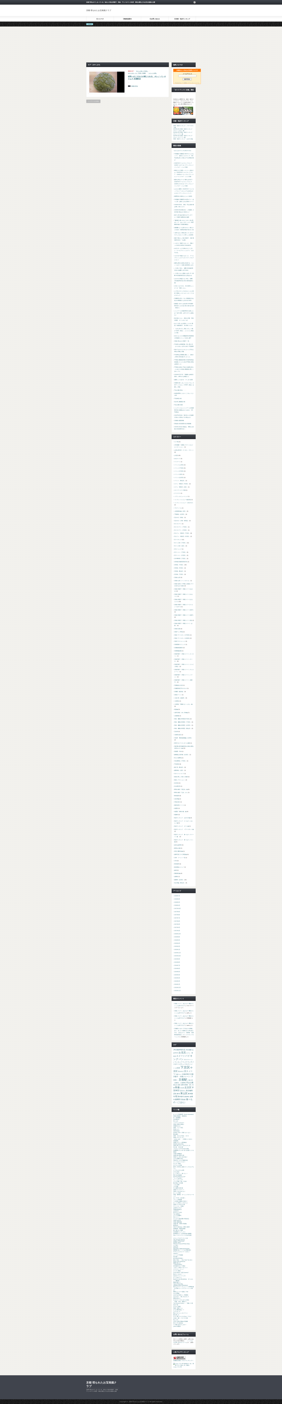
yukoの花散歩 (177, 1326)
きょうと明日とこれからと (180, 1202)
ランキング (178, 1062)
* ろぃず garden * (178, 1178)
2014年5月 (177, 971)
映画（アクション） (179, 780)
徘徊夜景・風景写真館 (179, 1228)
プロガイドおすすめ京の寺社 (181, 1148)
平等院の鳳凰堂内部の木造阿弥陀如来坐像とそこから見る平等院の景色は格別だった (184, 362)
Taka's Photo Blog (178, 1284)
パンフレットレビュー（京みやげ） (184, 502)
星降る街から (177, 1298)
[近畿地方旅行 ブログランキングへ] (179, 1359)
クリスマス (177, 493)
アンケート (177, 461)
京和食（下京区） (179, 564)
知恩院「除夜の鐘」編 (180, 811)
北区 (179, 1085)
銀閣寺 (178, 1099)
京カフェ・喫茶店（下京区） (182, 533)
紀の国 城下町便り (178, 1258)
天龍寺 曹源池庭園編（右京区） (183, 738)
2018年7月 (177, 895)
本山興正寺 (177, 786)
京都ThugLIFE (177, 1220)
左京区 (188, 1087)
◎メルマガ (100, 19)
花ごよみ (175, 1121)
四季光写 (175, 1247)
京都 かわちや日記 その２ (181, 1135)
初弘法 (175, 1085)
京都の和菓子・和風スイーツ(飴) (183, 620)
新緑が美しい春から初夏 (181, 776)
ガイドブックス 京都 (180, 490)
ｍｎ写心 (175, 1245)
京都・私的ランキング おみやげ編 (183, 139)
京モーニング (178, 549)
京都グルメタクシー (178, 1189)
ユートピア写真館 (178, 1255)
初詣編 (176, 709)
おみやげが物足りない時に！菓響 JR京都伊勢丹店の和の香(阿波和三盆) (183, 280)
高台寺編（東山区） (179, 882)
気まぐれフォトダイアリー (180, 1313)
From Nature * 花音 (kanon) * (181, 1272)
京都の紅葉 (177, 628)
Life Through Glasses (179, 1239)
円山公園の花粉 (178, 404)
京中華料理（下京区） (180, 558)
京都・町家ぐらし (178, 1308)
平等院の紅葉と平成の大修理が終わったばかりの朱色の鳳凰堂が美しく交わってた (184, 369)
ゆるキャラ (177, 458)
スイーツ (180, 1056)
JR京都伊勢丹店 (179, 1050)
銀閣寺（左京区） (179, 879)
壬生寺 (176, 731)
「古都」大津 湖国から (180, 1301)
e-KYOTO (176, 1211)
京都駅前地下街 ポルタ (180, 688)
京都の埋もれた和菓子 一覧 (181, 341)
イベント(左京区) (179, 477)
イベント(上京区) (179, 465)
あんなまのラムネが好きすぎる (182, 150)
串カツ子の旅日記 (178, 1323)
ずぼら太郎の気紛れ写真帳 (180, 1321)
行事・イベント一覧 (179, 857)
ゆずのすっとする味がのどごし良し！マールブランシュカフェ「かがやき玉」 (184, 250)
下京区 (139, 73)
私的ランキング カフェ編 (181, 826)
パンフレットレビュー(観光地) (182, 499)
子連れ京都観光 (177, 1153)
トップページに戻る (93, 101)
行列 (175, 860)
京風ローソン (178, 694)
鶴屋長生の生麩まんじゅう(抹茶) (183, 196)
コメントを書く (152, 73)
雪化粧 (183, 1099)
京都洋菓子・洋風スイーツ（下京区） (183, 1077)
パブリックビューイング (181, 496)
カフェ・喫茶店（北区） (181, 487)
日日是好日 (176, 1119)
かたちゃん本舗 (177, 1165)
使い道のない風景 (178, 1230)
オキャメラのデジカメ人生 (180, 1238)
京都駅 (144, 73)
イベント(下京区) (179, 468)
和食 (177, 1087)
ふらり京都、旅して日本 (180, 1181)
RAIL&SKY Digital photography (181, 1248)
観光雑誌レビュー (179, 867)
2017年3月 (177, 930)
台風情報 (176, 715)
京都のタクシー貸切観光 (180, 1142)
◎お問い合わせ (155, 19)
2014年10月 (177, 955)
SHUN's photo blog (178, 1144)
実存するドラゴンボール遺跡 (182, 743)
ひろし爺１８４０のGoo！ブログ (182, 1316)
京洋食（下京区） (179, 574)
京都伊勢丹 (186, 1074)
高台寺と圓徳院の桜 (179, 401)
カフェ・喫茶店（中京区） (181, 483)
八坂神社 (176, 701)
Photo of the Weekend (179, 1261)
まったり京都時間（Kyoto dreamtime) (183, 1114)
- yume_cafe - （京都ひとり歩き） (183, 1139)
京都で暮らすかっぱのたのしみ (181, 1145)
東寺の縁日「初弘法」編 (181, 789)
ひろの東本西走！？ (178, 1309)
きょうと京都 (177, 1193)
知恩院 (176, 808)
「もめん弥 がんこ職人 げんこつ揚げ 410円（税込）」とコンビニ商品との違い (184, 330)
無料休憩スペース (179, 805)
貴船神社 (186, 1096)
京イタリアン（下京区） (181, 527)
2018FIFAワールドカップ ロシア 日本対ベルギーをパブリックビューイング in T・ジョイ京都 (184, 165)
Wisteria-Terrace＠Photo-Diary (181, 1243)
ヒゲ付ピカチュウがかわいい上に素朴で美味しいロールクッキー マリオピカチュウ (184, 293)
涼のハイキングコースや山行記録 (182, 1235)
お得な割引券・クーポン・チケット (184, 450)
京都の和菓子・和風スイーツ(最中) (183, 615)
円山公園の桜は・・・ (180, 390)
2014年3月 (177, 978)
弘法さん (183, 1090)
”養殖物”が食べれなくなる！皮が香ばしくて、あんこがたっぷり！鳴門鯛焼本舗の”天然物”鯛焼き (184, 222)
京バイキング (178, 539)
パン (136, 73)
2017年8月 (177, 914)
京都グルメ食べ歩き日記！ (180, 1157)
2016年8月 (177, 937)
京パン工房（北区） (179, 546)
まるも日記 (176, 1171)
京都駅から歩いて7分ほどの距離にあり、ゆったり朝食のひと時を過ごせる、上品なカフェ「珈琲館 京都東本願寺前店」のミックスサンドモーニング (184, 1032)
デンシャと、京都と (178, 1206)
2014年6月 (177, 968)
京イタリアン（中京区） (181, 530)
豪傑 (175, 870)
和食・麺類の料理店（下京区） (182, 722)
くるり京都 (176, 1184)
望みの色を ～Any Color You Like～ (183, 1260)
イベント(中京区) (179, 471)
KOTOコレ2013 (177, 1212)
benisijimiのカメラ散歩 (179, 1266)
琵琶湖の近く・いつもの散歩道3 (182, 1250)
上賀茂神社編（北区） (180, 511)
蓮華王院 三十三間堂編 (180, 854)
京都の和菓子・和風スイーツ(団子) (183, 610)
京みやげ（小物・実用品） (181, 520)
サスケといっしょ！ (178, 1269)
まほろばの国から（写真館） (181, 1295)
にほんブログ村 (177, 1367)
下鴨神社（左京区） (179, 514)
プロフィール (178, 508)
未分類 (176, 783)
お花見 (176, 455)
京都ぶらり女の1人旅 (179, 1204)
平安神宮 (176, 764)
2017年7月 (177, 918)
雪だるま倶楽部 (177, 1175)
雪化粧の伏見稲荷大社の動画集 (182, 423)
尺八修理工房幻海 (178, 1188)
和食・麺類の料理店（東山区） (182, 728)
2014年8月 (177, 962)
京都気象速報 (178, 650)
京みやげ (181, 1071)
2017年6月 (177, 921)
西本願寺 (176, 864)
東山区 (184, 1093)
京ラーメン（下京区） (180, 552)
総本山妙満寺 (178, 845)
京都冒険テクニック (179, 644)
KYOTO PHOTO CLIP (179, 1176)
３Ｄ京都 (175, 1186)
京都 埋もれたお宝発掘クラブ (98, 10)
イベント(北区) (178, 474)
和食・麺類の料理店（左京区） (182, 725)
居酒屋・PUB (178, 751)
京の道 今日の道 (178, 1147)
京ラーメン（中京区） (180, 555)
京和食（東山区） (179, 571)
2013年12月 (177, 987)
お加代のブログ (177, 1207)
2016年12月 (177, 933)
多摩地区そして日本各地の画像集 (182, 1233)
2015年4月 (177, 943)
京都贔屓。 (176, 1140)
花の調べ (175, 1256)
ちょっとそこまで (178, 1179)
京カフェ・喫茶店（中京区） (182, 536)
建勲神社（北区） (179, 770)
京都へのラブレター (178, 1137)
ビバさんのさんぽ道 (178, 1170)
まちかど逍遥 (177, 1306)
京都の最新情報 (177, 1222)
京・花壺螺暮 (177, 1117)
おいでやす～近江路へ (179, 1198)
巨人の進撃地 (178, 757)
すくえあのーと (177, 1277)
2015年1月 (177, 949)
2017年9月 (177, 911)
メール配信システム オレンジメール (190, 83)
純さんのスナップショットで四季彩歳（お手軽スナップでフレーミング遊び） (183, 1288)
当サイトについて (179, 773)
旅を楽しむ (176, 1314)
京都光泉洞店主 (177, 1209)
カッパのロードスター (179, 1162)
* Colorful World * (177, 1264)
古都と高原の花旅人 (178, 1124)
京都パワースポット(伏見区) (182, 638)
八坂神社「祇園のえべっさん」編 (183, 704)
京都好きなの (177, 1126)
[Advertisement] (141, 44)
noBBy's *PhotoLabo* (179, 1241)
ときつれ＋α (176, 1311)
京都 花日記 (176, 1131)
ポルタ (186, 1059)
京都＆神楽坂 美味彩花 (180, 1116)
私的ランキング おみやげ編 (182, 817)
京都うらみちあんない (179, 1191)
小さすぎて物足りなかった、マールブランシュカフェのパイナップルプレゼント (184, 257)
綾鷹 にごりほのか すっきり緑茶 (183, 379)
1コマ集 (176, 441)
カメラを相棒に (177, 1215)
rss (194, 2)
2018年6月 (177, 899)
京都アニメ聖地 (178, 631)
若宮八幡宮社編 (178, 851)
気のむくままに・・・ (179, 1274)
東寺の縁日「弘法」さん (181, 792)
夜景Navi (175, 1225)
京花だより (176, 1129)
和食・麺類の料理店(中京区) (182, 718)
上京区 (177, 1068)
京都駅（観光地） (179, 691)
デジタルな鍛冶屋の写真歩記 (181, 1218)
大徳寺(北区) (177, 734)
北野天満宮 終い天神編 (181, 712)
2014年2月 (177, 981)
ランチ (184, 1062)
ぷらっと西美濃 (177, 1199)
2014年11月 (177, 952)
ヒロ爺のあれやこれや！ (180, 1324)
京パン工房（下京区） (142, 71)
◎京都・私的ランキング (182, 19)
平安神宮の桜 (178, 398)
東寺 (178, 1094)
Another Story (177, 1242)
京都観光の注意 (178, 685)
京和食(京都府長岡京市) (180, 561)
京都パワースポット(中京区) (182, 635)
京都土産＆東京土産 (178, 1155)
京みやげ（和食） (179, 517)
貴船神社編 (177, 873)
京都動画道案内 (178, 647)
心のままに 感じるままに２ (181, 1296)
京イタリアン (178, 523)
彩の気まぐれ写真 (178, 1183)
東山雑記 (175, 1134)
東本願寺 (176, 795)
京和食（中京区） (179, 568)
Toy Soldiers (176, 1214)
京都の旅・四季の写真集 (180, 1223)
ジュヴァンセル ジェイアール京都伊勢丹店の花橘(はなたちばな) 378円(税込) (184, 410)
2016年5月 (177, 940)
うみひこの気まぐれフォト (180, 1267)
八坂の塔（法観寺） (179, 698)
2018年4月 (177, 905)
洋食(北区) (177, 802)
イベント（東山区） (179, 480)
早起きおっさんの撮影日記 (180, 1160)
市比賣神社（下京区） (180, 761)
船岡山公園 (177, 848)
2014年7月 (177, 965)
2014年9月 (177, 959)
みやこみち (131, 73)
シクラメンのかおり (178, 1122)
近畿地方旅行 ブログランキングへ (183, 1360)
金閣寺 (176, 876)
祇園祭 (176, 814)
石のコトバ (176, 1217)
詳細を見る (134, 86)
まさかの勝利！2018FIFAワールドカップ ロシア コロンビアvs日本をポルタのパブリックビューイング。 (184, 191)
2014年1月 (177, 984)
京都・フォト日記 (178, 1127)
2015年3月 (177, 946)
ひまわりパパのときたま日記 (181, 1300)
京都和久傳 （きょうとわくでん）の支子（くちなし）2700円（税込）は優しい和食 (184, 385)
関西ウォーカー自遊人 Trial (180, 1291)
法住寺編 (176, 799)
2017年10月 (177, 908)
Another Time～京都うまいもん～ (182, 1132)
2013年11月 (177, 990)
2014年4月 (177, 974)
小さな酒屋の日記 (178, 1158)
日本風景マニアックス (179, 1232)
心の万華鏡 (176, 1293)
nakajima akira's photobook (180, 1285)
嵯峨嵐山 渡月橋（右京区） (181, 754)
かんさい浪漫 (177, 1163)
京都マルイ (179, 1074)
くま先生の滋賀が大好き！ (180, 1201)
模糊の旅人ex (177, 1263)
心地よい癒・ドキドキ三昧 (180, 1318)
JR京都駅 (189, 1050)
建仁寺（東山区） (179, 767)
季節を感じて (177, 1282)
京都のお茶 (177, 577)
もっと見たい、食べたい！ (180, 1173)
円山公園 (189, 1083)
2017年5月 (177, 924)
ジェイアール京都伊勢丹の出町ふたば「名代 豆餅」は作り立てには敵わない (184, 313)
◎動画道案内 (127, 19)
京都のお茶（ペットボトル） (182, 580)
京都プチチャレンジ (179, 641)
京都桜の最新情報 (179, 420)
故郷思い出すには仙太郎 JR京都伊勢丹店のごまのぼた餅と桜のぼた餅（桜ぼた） (184, 305)
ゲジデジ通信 (177, 1271)
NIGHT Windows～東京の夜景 (181, 1227)
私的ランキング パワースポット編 (184, 829)
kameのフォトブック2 (179, 1275)
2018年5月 (177, 902)
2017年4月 (177, 927)
